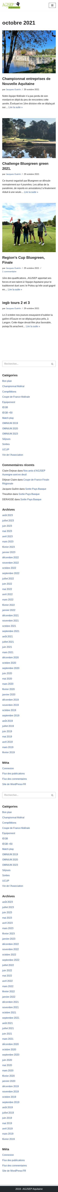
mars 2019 (7, 747)
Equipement (8, 402)
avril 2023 (7, 536)
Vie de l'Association (12, 455)
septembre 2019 (10, 715)
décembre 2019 (10, 699)
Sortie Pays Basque (35, 489)
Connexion (8, 768)
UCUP (5, 449)
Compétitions (9, 391)
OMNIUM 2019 (10, 423)
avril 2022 (7, 594)
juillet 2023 (8, 520)
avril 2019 (7, 742)
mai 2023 (7, 531)
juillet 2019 (8, 726)
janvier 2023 (8, 552)
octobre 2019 (9, 710)
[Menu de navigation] (52, 5)
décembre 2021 (10, 615)
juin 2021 (7, 647)
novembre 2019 (10, 705)
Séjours (6, 439)
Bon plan (7, 381)
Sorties (6, 444)
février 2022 (8, 605)
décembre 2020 (10, 657)
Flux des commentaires (14, 779)
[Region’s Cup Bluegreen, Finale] (29, 227)
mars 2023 (7, 541)
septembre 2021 (10, 631)
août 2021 (7, 636)
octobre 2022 (9, 568)
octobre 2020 (9, 663)
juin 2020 (7, 673)
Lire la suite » (15, 107)
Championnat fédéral (13, 386)
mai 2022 (7, 589)
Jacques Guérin (13, 89)
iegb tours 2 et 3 (16, 303)
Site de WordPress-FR (14, 784)
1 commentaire (9, 271)
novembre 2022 (10, 563)
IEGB (5, 407)
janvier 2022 (8, 610)
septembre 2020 (10, 668)
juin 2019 (7, 731)
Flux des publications (13, 773)
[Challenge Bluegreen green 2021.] (29, 138)
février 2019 (8, 752)
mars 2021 (7, 652)
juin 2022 (7, 584)
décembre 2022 (10, 557)
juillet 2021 (8, 642)
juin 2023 (7, 526)
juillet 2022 (8, 578)
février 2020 (8, 689)
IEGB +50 (7, 412)
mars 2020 (7, 684)
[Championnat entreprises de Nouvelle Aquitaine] (29, 51)
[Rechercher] (52, 364)
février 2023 (8, 547)
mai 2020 (7, 678)
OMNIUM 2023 (10, 433)
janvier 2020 (8, 694)
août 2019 (7, 721)
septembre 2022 (10, 573)
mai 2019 (7, 736)
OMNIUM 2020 (10, 428)
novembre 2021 (10, 620)
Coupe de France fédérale (16, 397)
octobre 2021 (9, 626)
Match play (8, 418)
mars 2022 (7, 599)
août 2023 (7, 515)
